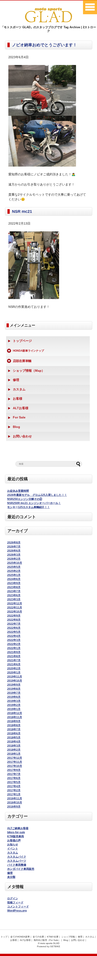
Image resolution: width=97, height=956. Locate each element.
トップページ (22, 341)
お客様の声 (14, 840)
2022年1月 (14, 648)
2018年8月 (14, 725)
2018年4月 (14, 741)
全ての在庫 (38, 936)
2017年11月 (14, 761)
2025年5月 (14, 566)
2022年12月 (14, 603)
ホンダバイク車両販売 (20, 868)
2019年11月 (14, 676)
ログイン (12, 898)
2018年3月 (14, 745)
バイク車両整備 (16, 864)
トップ (4, 936)
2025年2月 (14, 571)
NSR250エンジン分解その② (24, 499)
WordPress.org (17, 910)
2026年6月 (14, 550)
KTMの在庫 (52, 936)
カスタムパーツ (16, 860)
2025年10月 (14, 562)
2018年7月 (14, 729)
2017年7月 (14, 774)
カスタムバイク (16, 856)
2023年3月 (14, 599)
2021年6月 (14, 664)
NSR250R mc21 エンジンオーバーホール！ (34, 503)
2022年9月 (14, 615)
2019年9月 (14, 684)
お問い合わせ (22, 436)
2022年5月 (14, 631)
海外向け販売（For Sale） (47, 940)
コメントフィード (18, 906)
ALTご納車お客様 (17, 828)
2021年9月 (14, 652)
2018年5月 (14, 737)
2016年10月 (14, 802)
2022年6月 (14, 627)
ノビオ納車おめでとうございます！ (44, 45)
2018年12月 (14, 713)
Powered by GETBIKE (48, 946)
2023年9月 (14, 583)
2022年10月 (14, 611)
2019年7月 (14, 692)
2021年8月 (14, 656)
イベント (12, 848)
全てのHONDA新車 (20, 936)
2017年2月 (14, 790)
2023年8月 (14, 587)
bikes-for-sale (16, 832)
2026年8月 (14, 542)
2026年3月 (14, 554)
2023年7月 (14, 591)
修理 (16, 380)
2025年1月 (14, 575)
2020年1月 (14, 672)
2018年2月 (14, 749)
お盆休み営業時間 (18, 490)
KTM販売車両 (15, 836)
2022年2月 (14, 644)
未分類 (11, 877)
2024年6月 (14, 579)
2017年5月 (14, 782)
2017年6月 (14, 778)
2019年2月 (14, 705)
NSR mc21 (22, 211)
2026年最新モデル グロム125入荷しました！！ (37, 495)
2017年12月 (14, 757)
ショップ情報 (68, 936)
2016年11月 (14, 798)
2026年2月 (14, 558)
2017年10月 (14, 766)
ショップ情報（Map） (29, 370)
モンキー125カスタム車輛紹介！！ (28, 507)
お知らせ (12, 844)
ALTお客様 (20, 408)
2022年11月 (14, 607)
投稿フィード (15, 902)
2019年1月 (14, 709)
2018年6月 (14, 733)
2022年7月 (14, 623)
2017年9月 (14, 770)
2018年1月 (14, 753)
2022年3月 (14, 640)
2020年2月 (14, 668)
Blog (16, 427)
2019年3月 (14, 701)
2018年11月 (14, 717)
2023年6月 (14, 595)
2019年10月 (14, 680)
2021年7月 (14, 660)
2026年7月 (14, 546)
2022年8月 (14, 619)
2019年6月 (14, 696)
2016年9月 (14, 806)
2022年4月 (14, 636)
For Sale (19, 417)
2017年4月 (14, 786)
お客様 (17, 398)
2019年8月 (14, 688)
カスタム (19, 389)
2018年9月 (14, 721)
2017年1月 (14, 794)
